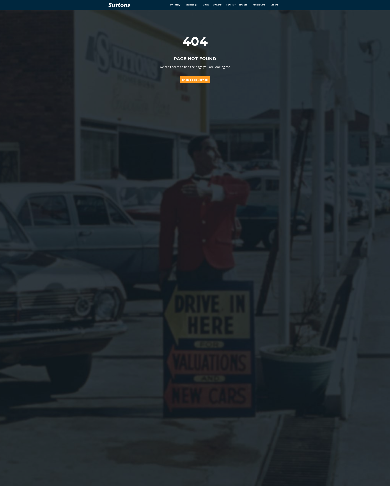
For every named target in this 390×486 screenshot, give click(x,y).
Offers (206, 4)
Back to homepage (195, 80)
